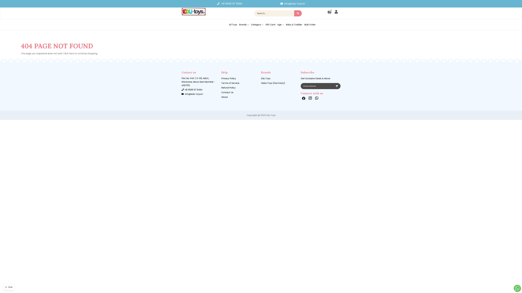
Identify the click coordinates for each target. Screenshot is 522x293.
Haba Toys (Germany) (273, 83)
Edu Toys (265, 78)
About (224, 97)
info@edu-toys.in (294, 3)
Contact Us (227, 92)
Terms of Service (230, 83)
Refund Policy (228, 87)
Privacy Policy (228, 78)
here (71, 53)
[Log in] (336, 12)
